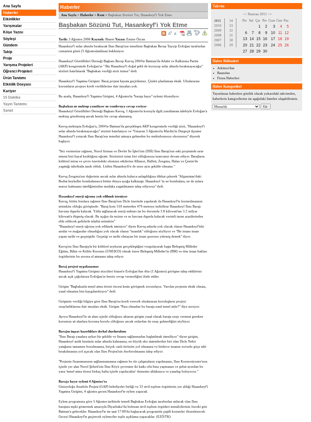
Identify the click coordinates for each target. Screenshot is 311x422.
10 (273, 33)
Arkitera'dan (225, 68)
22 (258, 45)
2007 (217, 40)
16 (265, 39)
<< (245, 14)
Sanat (8, 110)
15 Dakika (11, 97)
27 (245, 51)
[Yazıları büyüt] (170, 33)
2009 (217, 30)
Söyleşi (9, 39)
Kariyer (9, 91)
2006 (217, 45)
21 (252, 45)
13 (245, 39)
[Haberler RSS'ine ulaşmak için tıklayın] (163, 33)
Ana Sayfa (12, 6)
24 (273, 45)
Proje (7, 58)
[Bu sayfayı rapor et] (204, 33)
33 (231, 25)
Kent (100, 15)
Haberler (10, 13)
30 (231, 40)
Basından (223, 73)
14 (252, 39)
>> (270, 14)
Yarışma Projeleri (18, 65)
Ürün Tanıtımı (14, 78)
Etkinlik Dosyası (17, 84)
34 (231, 20)
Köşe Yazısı (13, 32)
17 (273, 39)
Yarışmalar (12, 26)
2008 (217, 35)
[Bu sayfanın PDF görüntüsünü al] (182, 33)
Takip (7, 52)
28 (252, 51)
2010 (217, 25)
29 (231, 45)
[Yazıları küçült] (176, 33)
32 (231, 30)
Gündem (10, 45)
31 (231, 35)
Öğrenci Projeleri (17, 71)
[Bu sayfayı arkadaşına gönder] (197, 33)
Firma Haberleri (228, 78)
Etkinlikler (11, 19)
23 (265, 45)
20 (245, 45)
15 (258, 39)
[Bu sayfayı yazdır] (189, 33)
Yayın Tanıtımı (15, 104)
